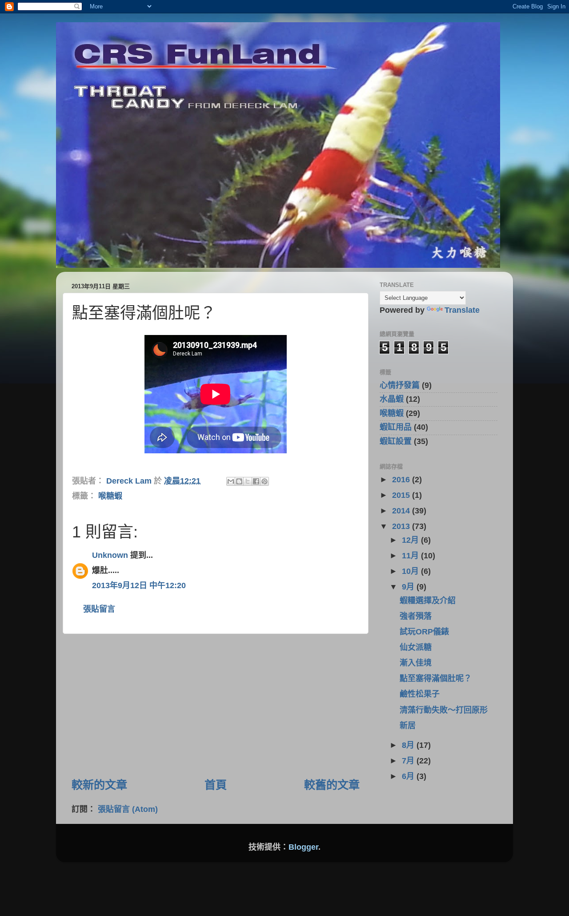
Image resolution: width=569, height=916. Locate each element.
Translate (462, 310)
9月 (409, 586)
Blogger (303, 847)
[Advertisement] (215, 705)
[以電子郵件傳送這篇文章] (230, 481)
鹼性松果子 (420, 694)
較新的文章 (99, 785)
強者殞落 (416, 616)
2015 (402, 495)
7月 (409, 760)
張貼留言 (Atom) (128, 809)
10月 (411, 571)
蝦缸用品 (396, 427)
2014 (402, 510)
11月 (411, 555)
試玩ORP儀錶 (424, 631)
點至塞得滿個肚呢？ (436, 678)
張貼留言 (99, 609)
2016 (402, 479)
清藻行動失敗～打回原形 (444, 710)
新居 (408, 725)
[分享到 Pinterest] (264, 481)
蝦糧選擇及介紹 (428, 600)
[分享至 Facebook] (256, 481)
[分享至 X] (247, 481)
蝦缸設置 (396, 441)
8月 (409, 745)
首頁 (215, 785)
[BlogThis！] (239, 481)
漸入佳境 (416, 662)
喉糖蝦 (110, 496)
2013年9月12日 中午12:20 (139, 585)
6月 (409, 776)
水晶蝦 (392, 399)
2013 (402, 526)
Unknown (110, 555)
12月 (411, 540)
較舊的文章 (332, 785)
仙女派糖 (416, 647)
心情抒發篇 (400, 385)
